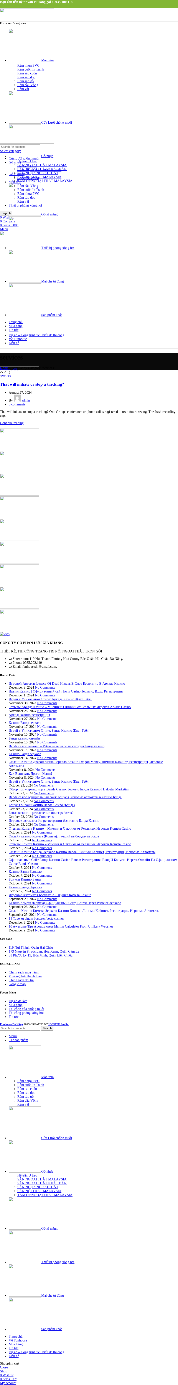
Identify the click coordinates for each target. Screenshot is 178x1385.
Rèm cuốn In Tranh (30, 69)
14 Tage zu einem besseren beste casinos (36, 918)
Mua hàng (16, 1005)
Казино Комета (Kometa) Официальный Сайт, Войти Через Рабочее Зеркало (65, 903)
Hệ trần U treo (27, 161)
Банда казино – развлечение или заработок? (41, 813)
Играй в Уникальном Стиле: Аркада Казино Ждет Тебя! (50, 699)
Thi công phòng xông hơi (26, 1013)
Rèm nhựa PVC (28, 65)
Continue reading (12, 423)
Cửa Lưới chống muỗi (24, 158)
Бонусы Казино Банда (25, 879)
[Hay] (19, 562)
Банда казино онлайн (24, 738)
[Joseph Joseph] (19, 539)
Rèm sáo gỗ (25, 81)
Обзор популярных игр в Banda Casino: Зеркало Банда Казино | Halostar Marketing (69, 789)
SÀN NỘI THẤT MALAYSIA (39, 177)
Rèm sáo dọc (26, 77)
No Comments (45, 687)
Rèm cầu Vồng (27, 85)
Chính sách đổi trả (21, 980)
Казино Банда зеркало (25, 722)
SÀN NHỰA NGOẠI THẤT (37, 173)
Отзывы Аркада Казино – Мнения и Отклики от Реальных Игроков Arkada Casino (70, 707)
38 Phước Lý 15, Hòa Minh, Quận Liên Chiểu (41, 955)
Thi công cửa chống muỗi (26, 1009)
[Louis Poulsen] (19, 494)
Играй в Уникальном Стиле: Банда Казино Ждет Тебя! (49, 730)
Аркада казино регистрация (29, 715)
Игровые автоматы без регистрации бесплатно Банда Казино (54, 820)
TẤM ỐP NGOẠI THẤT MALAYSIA (45, 181)
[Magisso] (19, 472)
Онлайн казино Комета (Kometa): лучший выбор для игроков (54, 836)
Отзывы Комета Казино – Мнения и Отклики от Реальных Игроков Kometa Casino (70, 828)
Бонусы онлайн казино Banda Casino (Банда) (42, 805)
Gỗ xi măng (17, 174)
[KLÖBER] (19, 517)
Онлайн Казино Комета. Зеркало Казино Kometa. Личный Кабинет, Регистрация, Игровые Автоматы (84, 911)
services (5, 376)
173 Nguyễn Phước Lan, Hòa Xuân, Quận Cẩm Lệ (44, 951)
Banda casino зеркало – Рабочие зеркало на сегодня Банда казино (56, 746)
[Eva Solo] (19, 607)
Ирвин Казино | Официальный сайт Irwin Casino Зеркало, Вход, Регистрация (66, 691)
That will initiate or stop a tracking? (32, 384)
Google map (17, 984)
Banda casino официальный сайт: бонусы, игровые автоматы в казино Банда (65, 797)
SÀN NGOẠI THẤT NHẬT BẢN (42, 169)
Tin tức (13, 1017)
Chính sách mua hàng (23, 972)
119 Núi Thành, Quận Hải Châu (31, 947)
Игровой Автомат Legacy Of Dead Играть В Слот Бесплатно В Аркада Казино (67, 683)
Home (4, 368)
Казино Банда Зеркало (25, 871)
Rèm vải (23, 89)
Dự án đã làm (18, 1001)
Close (4, 1367)
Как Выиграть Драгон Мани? (30, 773)
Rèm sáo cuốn (27, 73)
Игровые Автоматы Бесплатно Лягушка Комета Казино (50, 895)
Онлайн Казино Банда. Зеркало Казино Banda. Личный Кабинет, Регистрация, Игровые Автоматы (82, 852)
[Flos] (19, 585)
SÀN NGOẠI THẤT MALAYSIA (42, 165)
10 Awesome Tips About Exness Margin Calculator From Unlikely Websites (61, 926)
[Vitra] (19, 449)
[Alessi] (19, 630)
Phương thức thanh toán (25, 976)
